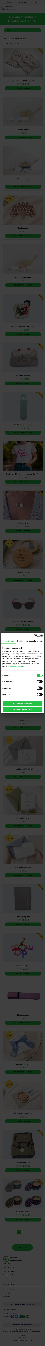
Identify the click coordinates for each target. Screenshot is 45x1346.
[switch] (40, 681)
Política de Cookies (16, 666)
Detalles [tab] (20, 641)
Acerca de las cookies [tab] (34, 641)
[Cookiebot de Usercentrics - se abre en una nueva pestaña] (33, 635)
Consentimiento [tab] (8, 641)
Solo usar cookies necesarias (22, 709)
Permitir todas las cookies (22, 703)
